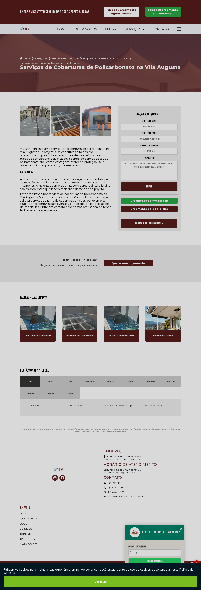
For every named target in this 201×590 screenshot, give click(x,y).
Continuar (101, 581)
